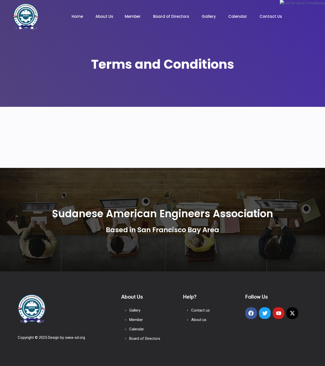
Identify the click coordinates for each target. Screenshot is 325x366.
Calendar (238, 16)
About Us (104, 16)
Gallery (209, 16)
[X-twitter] (292, 313)
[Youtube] (278, 313)
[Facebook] (251, 313)
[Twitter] (265, 313)
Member (133, 16)
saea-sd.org (75, 337)
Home (78, 16)
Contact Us (271, 16)
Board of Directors (171, 16)
